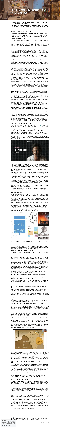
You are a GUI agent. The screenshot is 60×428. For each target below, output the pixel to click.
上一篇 (13, 417)
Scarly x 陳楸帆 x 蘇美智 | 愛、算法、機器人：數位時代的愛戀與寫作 (39, 419)
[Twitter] (43, 422)
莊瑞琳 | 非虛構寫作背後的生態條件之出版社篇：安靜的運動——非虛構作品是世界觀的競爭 (20, 419)
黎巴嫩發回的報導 (38, 372)
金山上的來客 (27, 327)
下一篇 (31, 417)
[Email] (48, 422)
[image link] (2, 1)
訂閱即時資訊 (55, 2)
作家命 (34, 178)
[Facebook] (41, 422)
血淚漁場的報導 (40, 125)
